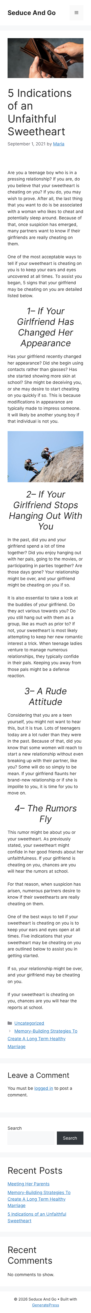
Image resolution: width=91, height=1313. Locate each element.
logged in (43, 1088)
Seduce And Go (32, 13)
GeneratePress (45, 1305)
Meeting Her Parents (29, 1183)
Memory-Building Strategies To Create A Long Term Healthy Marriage (42, 1039)
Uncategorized (29, 1023)
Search (15, 1128)
